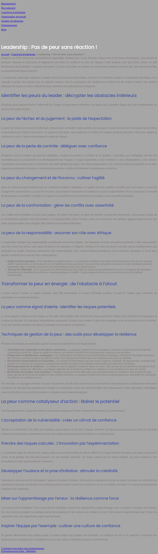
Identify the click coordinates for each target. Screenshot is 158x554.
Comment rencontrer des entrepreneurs (22, 548)
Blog (3, 29)
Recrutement (8, 8)
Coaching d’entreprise (13, 12)
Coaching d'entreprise (23, 54)
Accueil (5, 54)
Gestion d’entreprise (12, 21)
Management (8, 3)
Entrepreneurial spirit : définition (18, 551)
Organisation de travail (13, 16)
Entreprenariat (9, 25)
